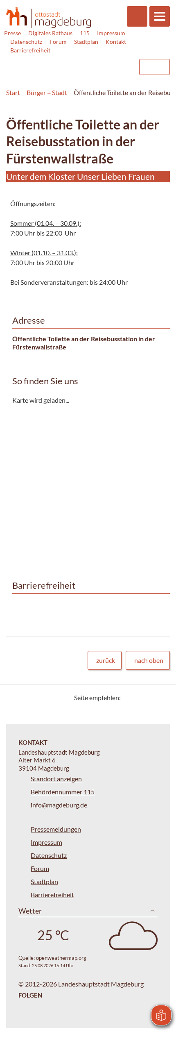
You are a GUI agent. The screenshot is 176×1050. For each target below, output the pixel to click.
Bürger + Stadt (47, 92)
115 (85, 32)
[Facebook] (140, 697)
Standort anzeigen (56, 778)
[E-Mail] (150, 697)
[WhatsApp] (161, 697)
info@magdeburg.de (59, 805)
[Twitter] (130, 697)
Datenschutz (26, 41)
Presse (12, 32)
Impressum (111, 32)
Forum (58, 41)
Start (13, 92)
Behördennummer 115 (63, 792)
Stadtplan (86, 41)
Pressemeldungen (56, 829)
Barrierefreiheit (30, 50)
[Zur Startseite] (48, 17)
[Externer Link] (66, 63)
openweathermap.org (61, 958)
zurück (105, 660)
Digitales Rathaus (50, 32)
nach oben (148, 660)
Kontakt (116, 41)
